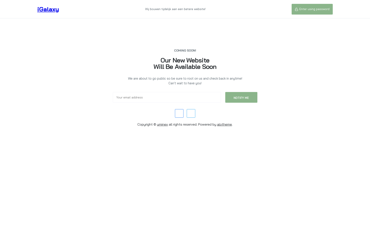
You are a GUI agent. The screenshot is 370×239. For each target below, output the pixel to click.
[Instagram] (191, 113)
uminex (162, 124)
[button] (312, 9)
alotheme (224, 124)
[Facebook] (179, 113)
